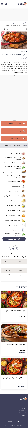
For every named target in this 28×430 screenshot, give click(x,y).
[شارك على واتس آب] (17, 248)
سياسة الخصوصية (21, 410)
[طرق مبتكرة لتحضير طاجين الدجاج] (14, 299)
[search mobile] (6, 4)
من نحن (24, 408)
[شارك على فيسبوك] (10, 248)
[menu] (2, 4)
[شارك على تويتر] (13, 248)
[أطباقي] (22, 4)
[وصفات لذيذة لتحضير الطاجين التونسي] (14, 366)
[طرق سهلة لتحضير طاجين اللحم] (14, 333)
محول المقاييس (12, 239)
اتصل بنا (24, 415)
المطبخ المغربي (22, 58)
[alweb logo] (17, 421)
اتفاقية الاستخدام (21, 413)
